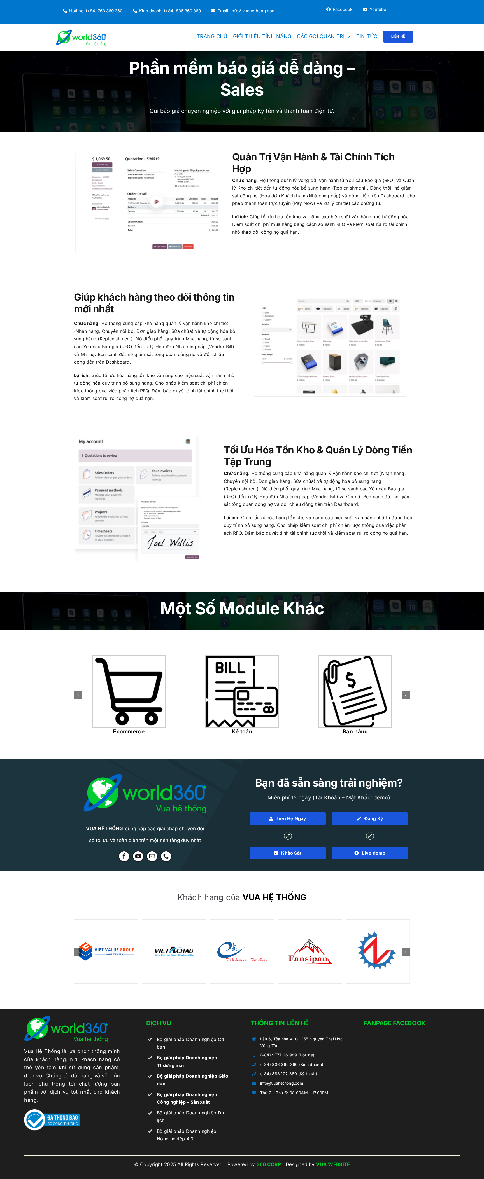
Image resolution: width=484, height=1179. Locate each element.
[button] (78, 695)
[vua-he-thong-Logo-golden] (66, 1018)
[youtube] (138, 856)
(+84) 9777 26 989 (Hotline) (287, 1054)
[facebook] (124, 856)
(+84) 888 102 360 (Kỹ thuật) (288, 1073)
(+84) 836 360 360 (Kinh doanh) (292, 1064)
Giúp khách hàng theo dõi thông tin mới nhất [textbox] (154, 303)
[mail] (152, 856)
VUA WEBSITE (333, 1164)
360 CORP (269, 1164)
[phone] (166, 856)
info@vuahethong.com (281, 1083)
